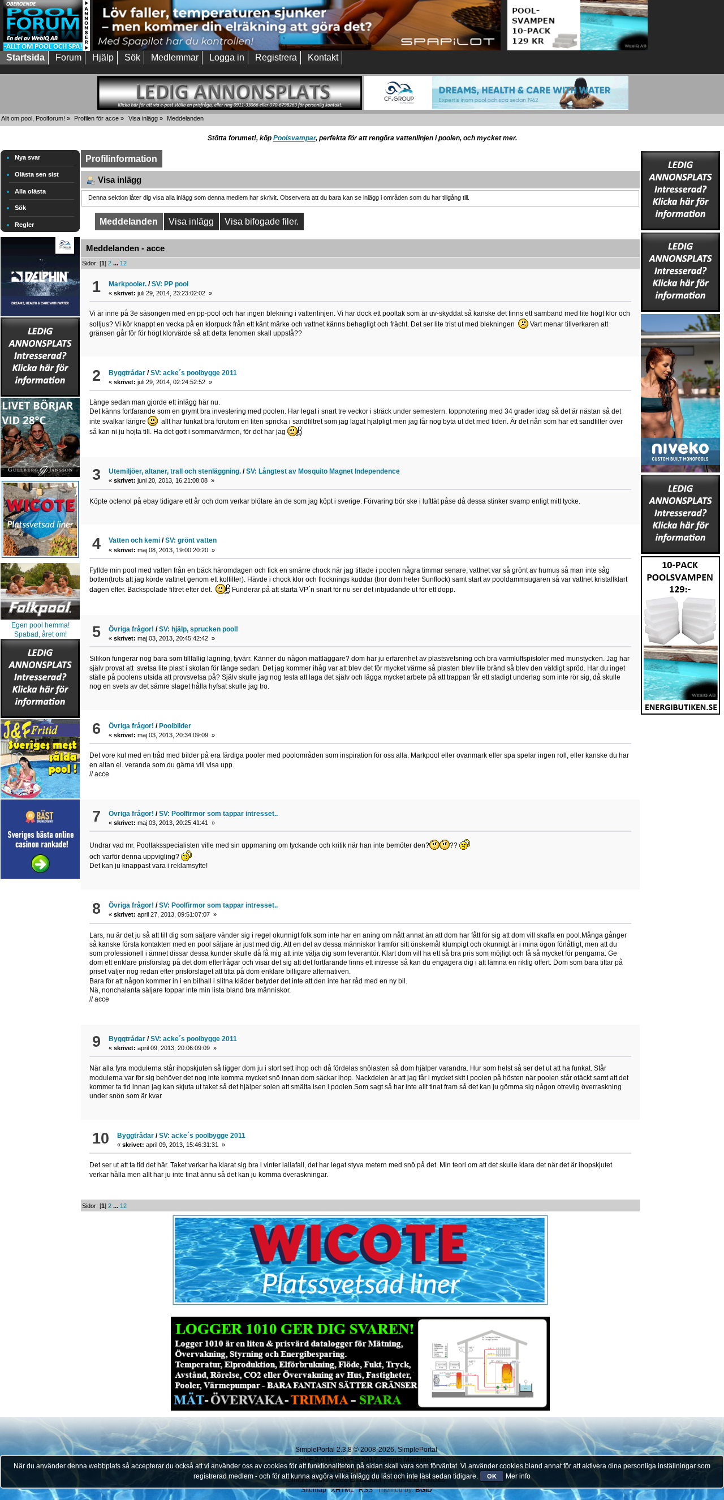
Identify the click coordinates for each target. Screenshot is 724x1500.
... (116, 263)
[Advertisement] (40, 1051)
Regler (24, 224)
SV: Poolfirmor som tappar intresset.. (218, 814)
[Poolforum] (46, 49)
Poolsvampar (294, 138)
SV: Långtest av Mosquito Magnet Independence (323, 471)
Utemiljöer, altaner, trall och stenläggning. (175, 471)
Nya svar (27, 157)
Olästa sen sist (37, 174)
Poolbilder (175, 726)
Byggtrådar (127, 373)
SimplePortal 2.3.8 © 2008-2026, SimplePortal (366, 1450)
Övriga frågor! (131, 629)
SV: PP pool (170, 284)
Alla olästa (30, 191)
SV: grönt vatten (191, 540)
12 (123, 263)
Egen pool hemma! (40, 625)
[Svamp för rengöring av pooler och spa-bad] (680, 633)
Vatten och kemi (134, 540)
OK (492, 1476)
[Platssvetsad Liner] (360, 1305)
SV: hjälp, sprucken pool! (198, 629)
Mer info (518, 1476)
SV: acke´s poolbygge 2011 (193, 373)
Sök (20, 207)
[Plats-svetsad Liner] (40, 560)
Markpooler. (127, 284)
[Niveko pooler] (680, 391)
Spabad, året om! (40, 634)
